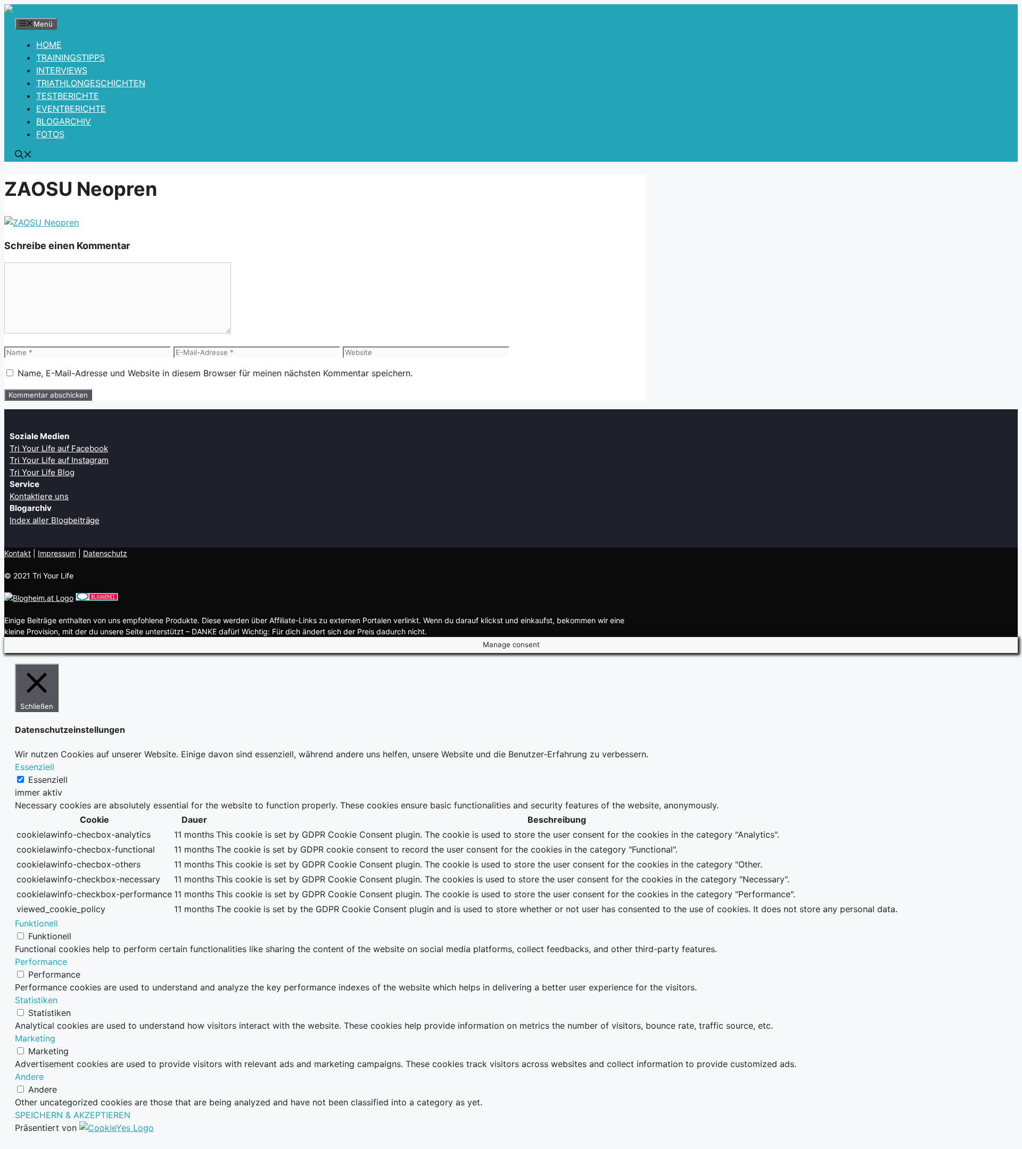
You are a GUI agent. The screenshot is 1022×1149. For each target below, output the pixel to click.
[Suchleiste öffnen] (23, 155)
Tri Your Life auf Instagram (59, 460)
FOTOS (50, 134)
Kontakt (17, 553)
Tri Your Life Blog (42, 472)
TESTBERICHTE (67, 95)
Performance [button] (41, 961)
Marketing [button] (35, 1038)
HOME (49, 44)
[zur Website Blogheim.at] (38, 597)
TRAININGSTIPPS (70, 57)
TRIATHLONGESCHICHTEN (90, 83)
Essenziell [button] (34, 767)
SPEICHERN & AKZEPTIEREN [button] (72, 1115)
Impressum (57, 553)
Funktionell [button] (36, 923)
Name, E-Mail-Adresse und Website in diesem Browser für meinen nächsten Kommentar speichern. (215, 373)
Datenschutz (105, 553)
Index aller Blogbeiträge (55, 520)
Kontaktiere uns (39, 496)
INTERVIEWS (61, 70)
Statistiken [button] (36, 1000)
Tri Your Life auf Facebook (59, 448)
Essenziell (48, 779)
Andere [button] (29, 1076)
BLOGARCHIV (63, 121)
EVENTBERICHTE (71, 108)
